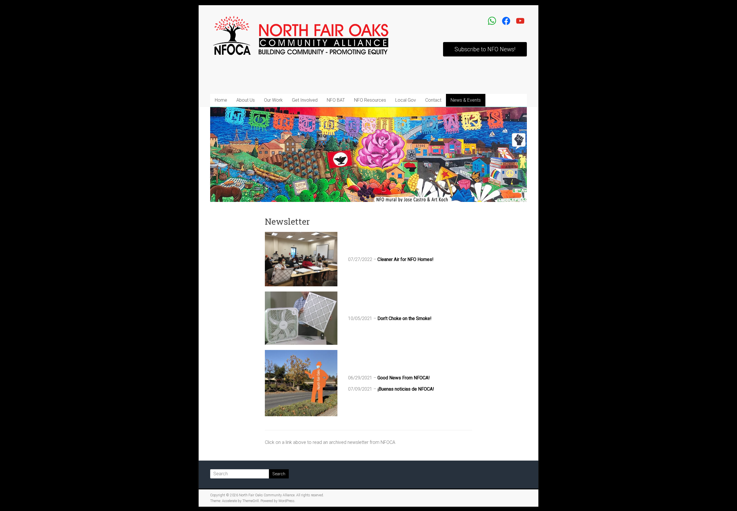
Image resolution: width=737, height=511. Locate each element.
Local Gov (405, 100)
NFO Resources (370, 100)
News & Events (466, 100)
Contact (433, 100)
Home (221, 100)
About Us (245, 100)
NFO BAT (336, 100)
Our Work (273, 100)
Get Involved (305, 100)
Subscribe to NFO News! (485, 49)
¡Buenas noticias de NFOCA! (405, 389)
